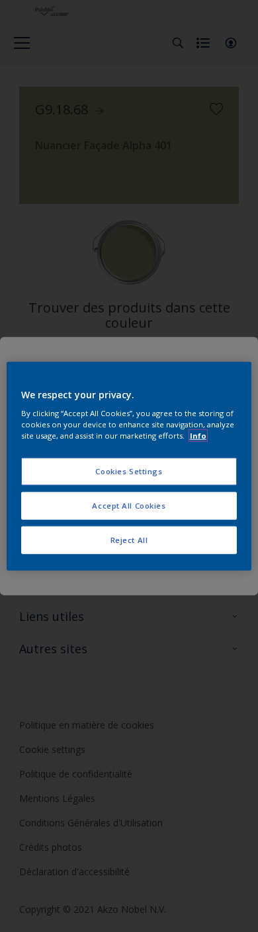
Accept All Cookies (128, 506)
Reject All (129, 540)
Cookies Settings (128, 471)
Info (198, 436)
